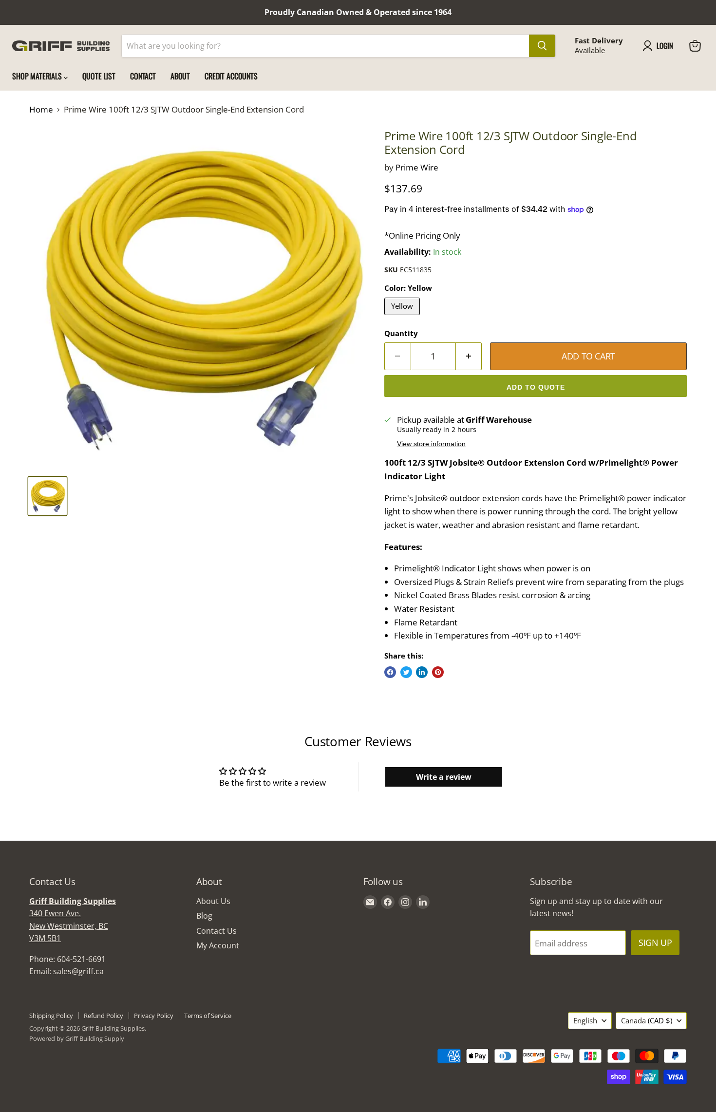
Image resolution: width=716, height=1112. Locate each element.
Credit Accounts (231, 76)
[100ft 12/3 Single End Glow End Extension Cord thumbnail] (47, 496)
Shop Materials (38, 76)
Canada (646, 1020)
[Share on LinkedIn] (422, 672)
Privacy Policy (153, 1015)
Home (41, 109)
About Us (213, 901)
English (585, 1020)
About (180, 76)
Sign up (655, 942)
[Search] (542, 46)
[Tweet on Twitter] (406, 672)
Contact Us (216, 930)
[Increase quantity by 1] (469, 356)
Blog (204, 915)
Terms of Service (207, 1015)
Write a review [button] (443, 777)
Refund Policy (103, 1015)
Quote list (98, 76)
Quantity (401, 333)
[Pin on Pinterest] (438, 672)
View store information (431, 444)
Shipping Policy (51, 1015)
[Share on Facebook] (390, 672)
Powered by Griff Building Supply (76, 1038)
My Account (217, 945)
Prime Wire (417, 167)
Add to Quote (536, 387)
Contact (143, 76)
